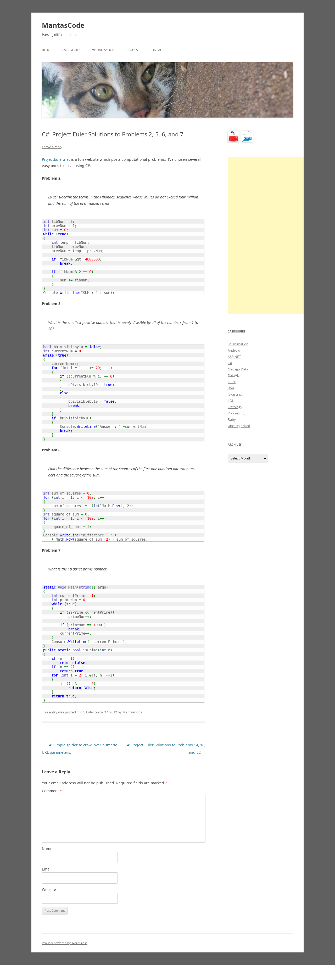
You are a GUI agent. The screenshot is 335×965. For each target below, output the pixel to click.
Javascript (235, 394)
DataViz (233, 375)
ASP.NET (234, 356)
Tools (133, 50)
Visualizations (104, 50)
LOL (231, 400)
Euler (90, 712)
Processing (236, 413)
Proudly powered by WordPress (64, 943)
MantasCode (63, 25)
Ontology (235, 406)
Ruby (232, 419)
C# (82, 712)
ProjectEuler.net (56, 159)
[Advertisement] (267, 235)
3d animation (238, 344)
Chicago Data (238, 369)
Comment (52, 790)
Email (47, 869)
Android (234, 350)
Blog (46, 50)
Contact (156, 50)
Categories (71, 50)
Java (231, 388)
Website (49, 889)
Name (47, 848)
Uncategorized (239, 425)
